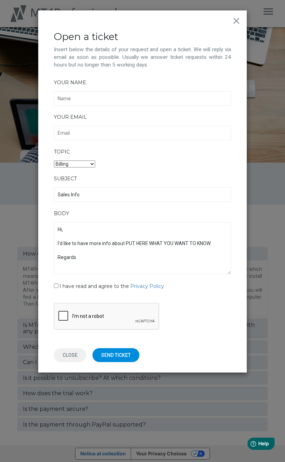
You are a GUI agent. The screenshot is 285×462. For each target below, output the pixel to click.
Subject (65, 178)
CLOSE (70, 355)
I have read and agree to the (111, 286)
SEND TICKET (116, 355)
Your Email (70, 117)
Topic (62, 152)
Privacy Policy (147, 286)
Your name (70, 82)
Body (61, 213)
